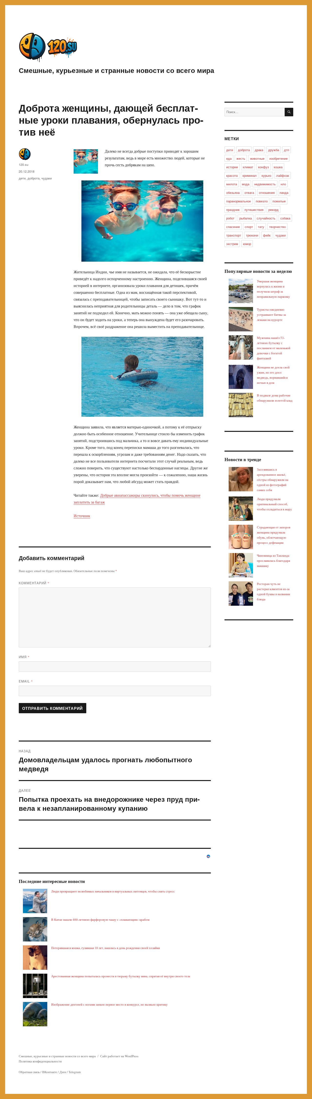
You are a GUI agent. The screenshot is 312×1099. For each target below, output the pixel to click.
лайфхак (282, 175)
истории (232, 167)
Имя (24, 656)
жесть (240, 158)
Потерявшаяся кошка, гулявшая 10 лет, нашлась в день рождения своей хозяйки (105, 948)
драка (259, 150)
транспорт (233, 235)
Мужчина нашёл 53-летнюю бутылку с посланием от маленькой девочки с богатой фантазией (273, 348)
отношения (267, 192)
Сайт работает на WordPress (119, 1056)
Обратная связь (29, 1072)
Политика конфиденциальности (40, 1061)
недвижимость (265, 184)
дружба (273, 150)
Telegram (74, 1072)
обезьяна (233, 192)
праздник (233, 209)
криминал (250, 175)
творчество (277, 226)
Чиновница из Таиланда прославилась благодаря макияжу (273, 560)
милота (231, 184)
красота (232, 175)
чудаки (46, 178)
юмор (247, 243)
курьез (266, 175)
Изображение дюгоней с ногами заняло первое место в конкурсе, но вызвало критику (109, 1004)
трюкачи (252, 235)
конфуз (263, 167)
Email (26, 681)
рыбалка (245, 218)
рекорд (273, 209)
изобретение (278, 158)
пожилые (279, 201)
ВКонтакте (49, 1072)
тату (261, 226)
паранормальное (238, 201)
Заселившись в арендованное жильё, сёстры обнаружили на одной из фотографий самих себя (272, 479)
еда (229, 158)
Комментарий (34, 583)
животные (257, 158)
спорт (249, 226)
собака (285, 218)
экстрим (232, 243)
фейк (267, 235)
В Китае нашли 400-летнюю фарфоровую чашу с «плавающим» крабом (100, 919)
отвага (249, 192)
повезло (262, 201)
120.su (23, 164)
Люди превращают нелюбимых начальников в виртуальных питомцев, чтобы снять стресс (113, 891)
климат (248, 167)
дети (22, 178)
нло (283, 184)
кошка (278, 167)
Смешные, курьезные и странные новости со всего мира (116, 70)
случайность (266, 218)
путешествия (253, 209)
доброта (33, 178)
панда (284, 192)
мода (245, 184)
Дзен (62, 1072)
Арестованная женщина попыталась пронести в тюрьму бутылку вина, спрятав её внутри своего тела (120, 976)
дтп (286, 150)
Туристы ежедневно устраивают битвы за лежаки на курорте (271, 314)
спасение (233, 226)
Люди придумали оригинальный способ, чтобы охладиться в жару (274, 504)
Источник (82, 515)
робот (230, 218)
